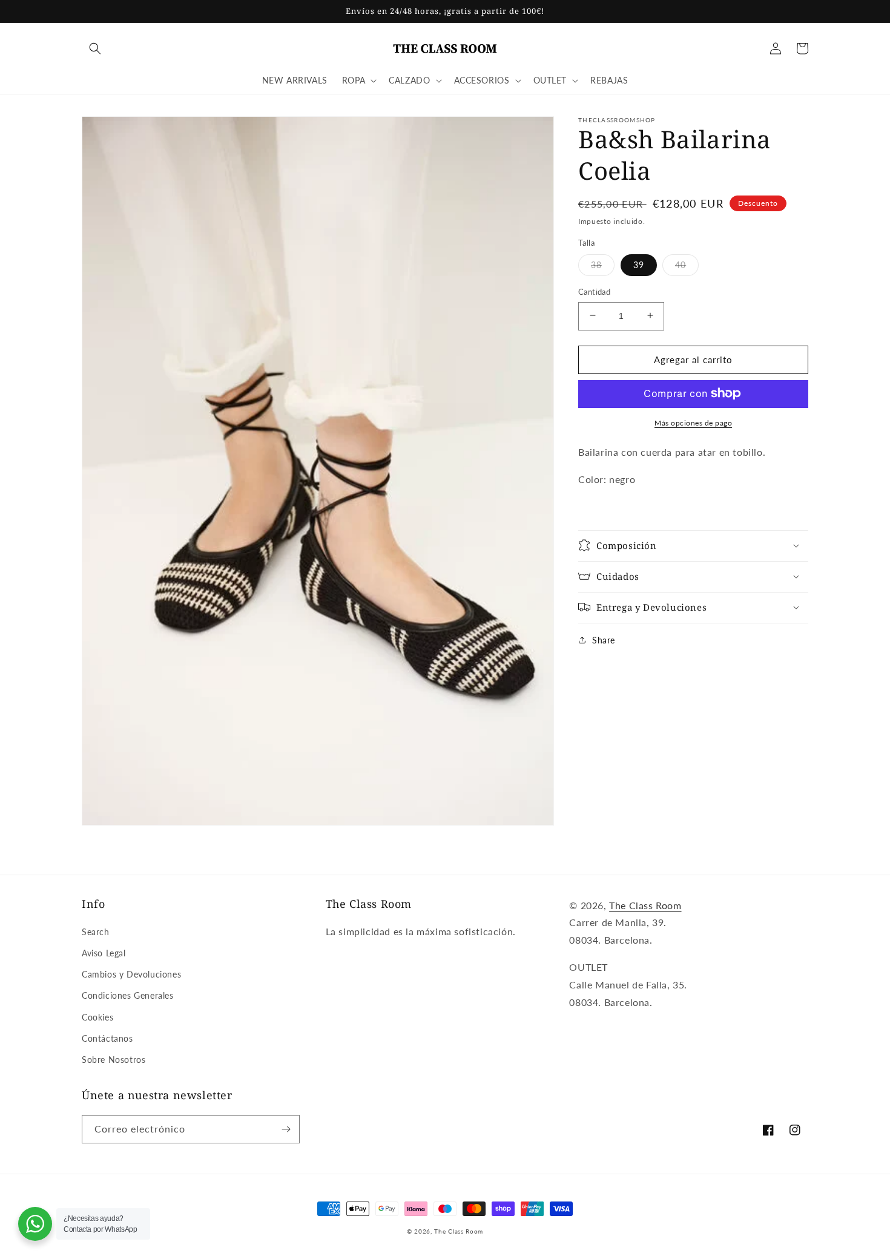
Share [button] (603, 639)
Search (96, 932)
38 (596, 264)
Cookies (97, 1017)
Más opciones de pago (693, 422)
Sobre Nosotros (113, 1059)
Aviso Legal (104, 953)
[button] (95, 48)
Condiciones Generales (128, 995)
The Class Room (645, 905)
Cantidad (594, 291)
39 (638, 264)
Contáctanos (107, 1038)
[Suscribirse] (285, 1129)
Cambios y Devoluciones (131, 974)
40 (680, 264)
